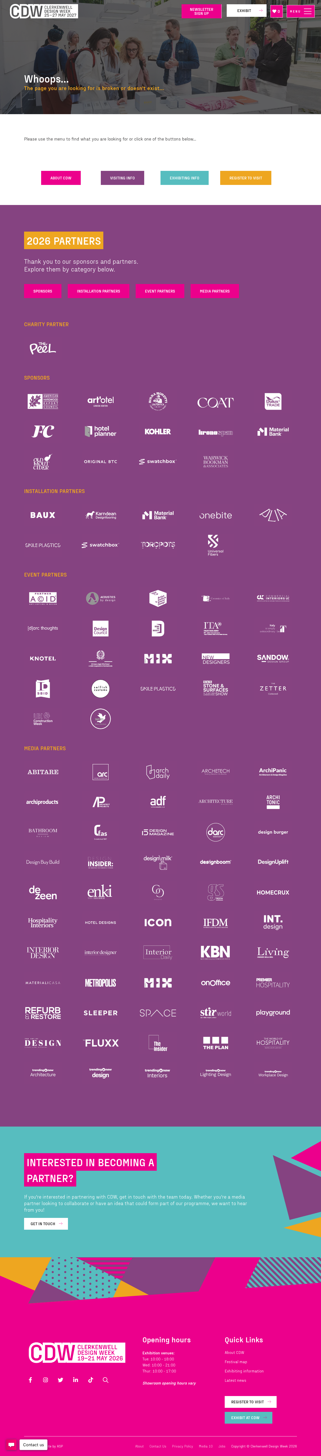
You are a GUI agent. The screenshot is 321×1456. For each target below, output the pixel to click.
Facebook (30, 1380)
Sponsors (42, 291)
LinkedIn (75, 1380)
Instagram (45, 1380)
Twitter (60, 1380)
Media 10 (206, 1446)
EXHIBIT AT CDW (245, 1417)
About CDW (234, 1352)
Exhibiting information (244, 1370)
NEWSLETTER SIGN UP (201, 11)
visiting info (122, 177)
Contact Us (157, 1446)
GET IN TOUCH (43, 1223)
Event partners (160, 291)
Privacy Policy (182, 1446)
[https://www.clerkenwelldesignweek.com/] (92, 11)
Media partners (215, 291)
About (139, 1446)
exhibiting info (184, 177)
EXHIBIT (244, 10)
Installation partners (98, 291)
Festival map (236, 1361)
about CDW (60, 177)
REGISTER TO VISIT (245, 177)
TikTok (90, 1380)
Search (105, 1380)
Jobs (221, 1446)
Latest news (235, 1380)
